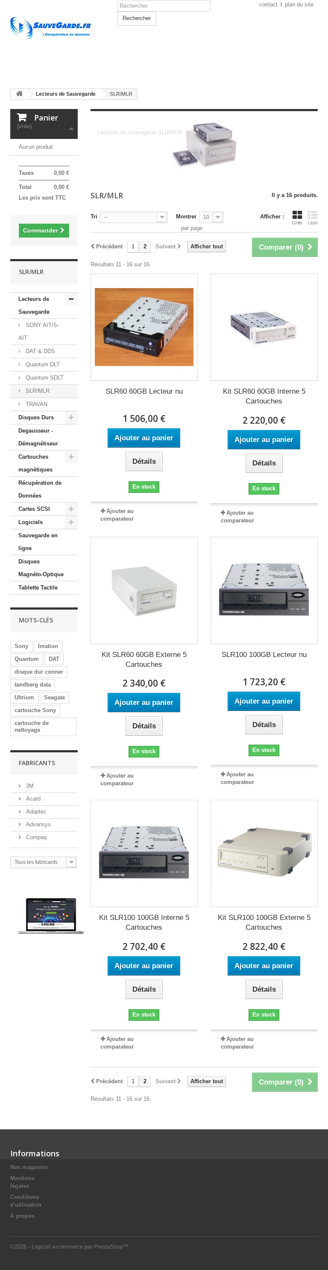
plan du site (299, 4)
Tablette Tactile (38, 587)
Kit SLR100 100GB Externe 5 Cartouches (264, 922)
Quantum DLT (42, 364)
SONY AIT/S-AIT (38, 331)
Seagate (54, 697)
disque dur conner (39, 672)
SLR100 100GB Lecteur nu (264, 655)
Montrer (186, 216)
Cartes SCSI (34, 509)
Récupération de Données (40, 489)
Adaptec (35, 811)
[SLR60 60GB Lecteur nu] (144, 327)
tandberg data (33, 684)
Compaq (35, 837)
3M (29, 786)
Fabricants (37, 763)
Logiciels (30, 522)
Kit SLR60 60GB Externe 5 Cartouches (144, 660)
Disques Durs (36, 417)
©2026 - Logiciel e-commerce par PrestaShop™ (69, 1246)
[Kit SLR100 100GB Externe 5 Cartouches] (264, 853)
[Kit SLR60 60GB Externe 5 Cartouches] (144, 590)
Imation (48, 646)
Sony (21, 646)
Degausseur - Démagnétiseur (38, 437)
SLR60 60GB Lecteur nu (144, 391)
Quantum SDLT (44, 377)
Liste (313, 222)
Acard (32, 799)
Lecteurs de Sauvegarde (34, 305)
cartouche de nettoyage (32, 726)
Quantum (27, 659)
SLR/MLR (37, 391)
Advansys (37, 824)
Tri (94, 216)
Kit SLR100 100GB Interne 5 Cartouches (144, 922)
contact (268, 4)
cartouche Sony (35, 710)
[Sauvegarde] (57, 46)
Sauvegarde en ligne (38, 541)
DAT (54, 659)
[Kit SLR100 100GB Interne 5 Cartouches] (144, 853)
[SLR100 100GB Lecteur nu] (264, 590)
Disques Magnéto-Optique (41, 568)
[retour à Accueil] (19, 94)
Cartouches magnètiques (35, 463)
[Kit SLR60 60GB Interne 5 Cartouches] (264, 327)
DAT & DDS (39, 351)
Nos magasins (29, 1167)
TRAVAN (35, 404)
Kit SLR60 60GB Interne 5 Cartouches (264, 396)
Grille (297, 222)
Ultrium (24, 697)
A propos (22, 1216)
